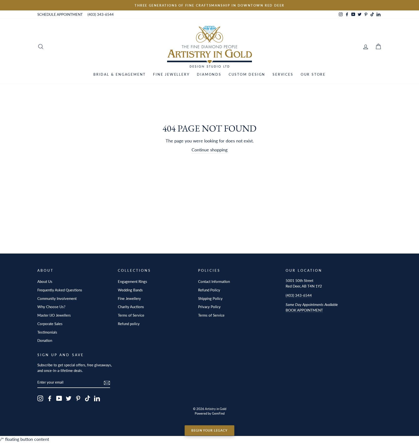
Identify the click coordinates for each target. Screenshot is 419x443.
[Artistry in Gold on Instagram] (40, 398)
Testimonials (47, 332)
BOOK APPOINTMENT (304, 310)
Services (283, 74)
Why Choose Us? (51, 306)
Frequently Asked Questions (59, 290)
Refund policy (129, 323)
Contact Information (214, 281)
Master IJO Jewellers (54, 315)
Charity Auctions (131, 306)
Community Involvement (57, 298)
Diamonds (209, 74)
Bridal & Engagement (119, 74)
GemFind (218, 413)
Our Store (313, 74)
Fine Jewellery (171, 74)
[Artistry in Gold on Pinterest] (78, 398)
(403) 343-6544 (101, 14)
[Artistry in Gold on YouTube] (59, 398)
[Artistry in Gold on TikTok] (87, 398)
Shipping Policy (210, 298)
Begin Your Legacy (209, 430)
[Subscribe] (107, 382)
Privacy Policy (209, 306)
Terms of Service (131, 315)
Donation (44, 340)
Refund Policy (209, 290)
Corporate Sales (50, 323)
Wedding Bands (130, 290)
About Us (44, 281)
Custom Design (247, 74)
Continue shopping (209, 149)
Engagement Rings (132, 281)
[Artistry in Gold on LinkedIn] (97, 398)
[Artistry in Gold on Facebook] (50, 398)
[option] (209, 5)
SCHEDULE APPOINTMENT (60, 14)
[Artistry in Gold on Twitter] (69, 398)
